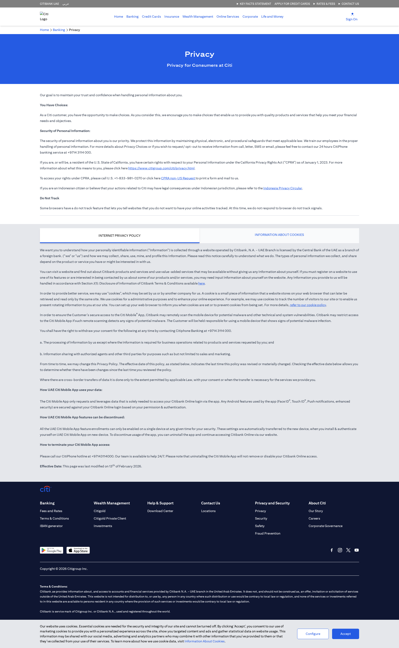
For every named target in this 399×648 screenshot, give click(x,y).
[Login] (352, 14)
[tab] (132, 17)
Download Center (160, 511)
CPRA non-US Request (178, 178)
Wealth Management (197, 16)
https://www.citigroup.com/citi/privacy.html (161, 168)
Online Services (228, 16)
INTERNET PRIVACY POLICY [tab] (120, 236)
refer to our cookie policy (308, 305)
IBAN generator (51, 526)
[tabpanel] (199, 360)
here (201, 283)
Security (261, 518)
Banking (132, 16)
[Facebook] (331, 550)
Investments (103, 526)
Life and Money (272, 16)
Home (118, 16)
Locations (208, 511)
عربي (65, 3)
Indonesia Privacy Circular (282, 188)
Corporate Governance (325, 526)
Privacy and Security (272, 503)
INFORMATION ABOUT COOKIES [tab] (279, 235)
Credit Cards (151, 16)
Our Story (316, 511)
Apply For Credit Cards (292, 3)
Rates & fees (325, 3)
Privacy (260, 511)
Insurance (171, 16)
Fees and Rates (51, 511)
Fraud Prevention (267, 533)
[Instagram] (339, 550)
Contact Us (350, 3)
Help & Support (160, 503)
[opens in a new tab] (51, 550)
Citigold (100, 511)
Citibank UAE (49, 3)
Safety (260, 526)
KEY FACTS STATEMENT (255, 3)
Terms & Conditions (54, 518)
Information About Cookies (205, 641)
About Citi (317, 503)
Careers (314, 518)
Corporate (250, 16)
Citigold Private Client (110, 518)
